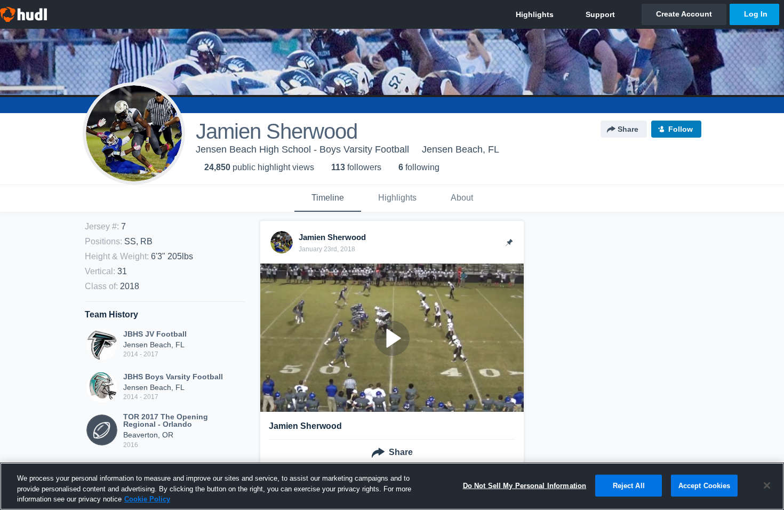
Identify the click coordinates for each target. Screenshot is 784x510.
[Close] (767, 485)
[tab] (327, 198)
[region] (392, 486)
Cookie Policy (147, 499)
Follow (680, 129)
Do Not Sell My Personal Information (525, 485)
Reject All (629, 485)
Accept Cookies (704, 485)
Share (628, 129)
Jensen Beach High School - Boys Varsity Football (302, 149)
